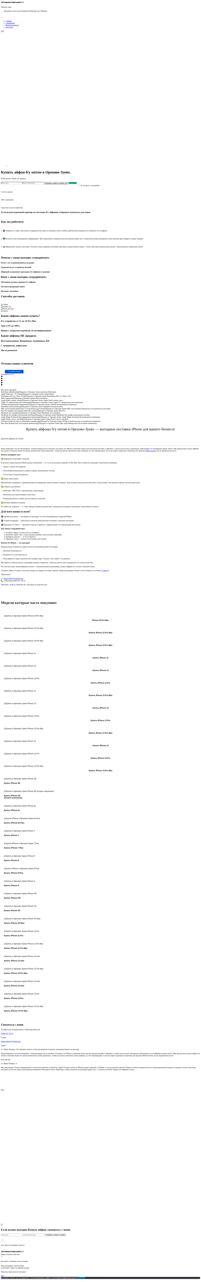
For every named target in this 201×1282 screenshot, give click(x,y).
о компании (10, 23)
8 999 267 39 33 (7, 1034)
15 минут (104, 570)
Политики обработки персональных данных (117, 185)
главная (9, 21)
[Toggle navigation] (2, 17)
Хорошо (82, 1278)
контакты (9, 27)
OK (2, 1276)
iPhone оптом (150, 451)
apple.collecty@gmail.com (10, 1041)
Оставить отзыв (14, 371)
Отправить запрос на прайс (55, 1235)
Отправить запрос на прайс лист (56, 183)
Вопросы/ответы (12, 25)
